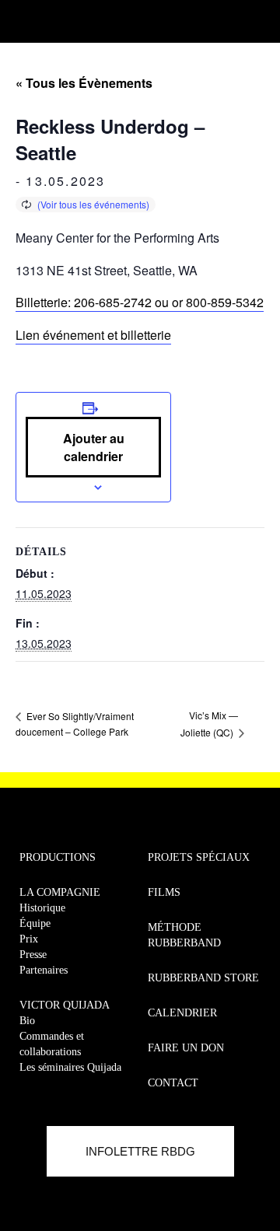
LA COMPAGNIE (59, 892)
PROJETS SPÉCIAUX (199, 857)
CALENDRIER (182, 1013)
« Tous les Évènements (84, 83)
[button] (20, 17)
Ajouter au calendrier (93, 447)
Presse (33, 954)
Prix (28, 939)
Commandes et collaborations (51, 1044)
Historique (42, 908)
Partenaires (43, 970)
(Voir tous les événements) (93, 204)
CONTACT (173, 1083)
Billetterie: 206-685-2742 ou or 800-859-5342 (140, 302)
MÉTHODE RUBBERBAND (184, 935)
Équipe (35, 923)
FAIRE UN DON (186, 1048)
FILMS (164, 892)
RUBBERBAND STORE (203, 978)
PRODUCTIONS (57, 857)
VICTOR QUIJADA (64, 1005)
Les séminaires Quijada (70, 1067)
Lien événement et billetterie (93, 335)
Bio (27, 1020)
